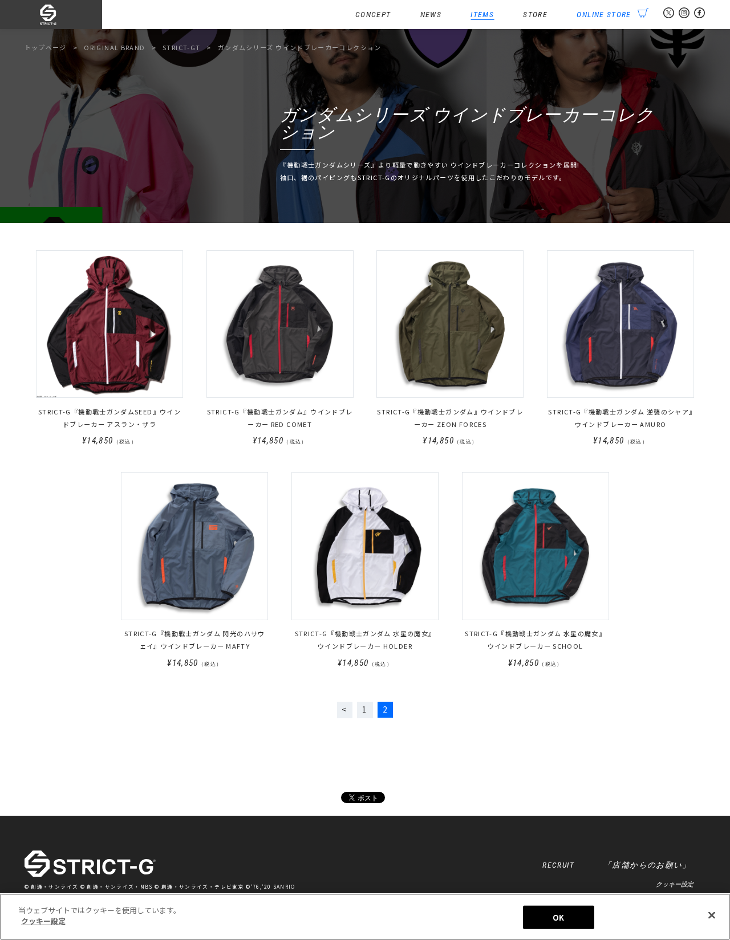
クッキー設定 (675, 884)
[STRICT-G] (64, 15)
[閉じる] (711, 914)
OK (558, 917)
